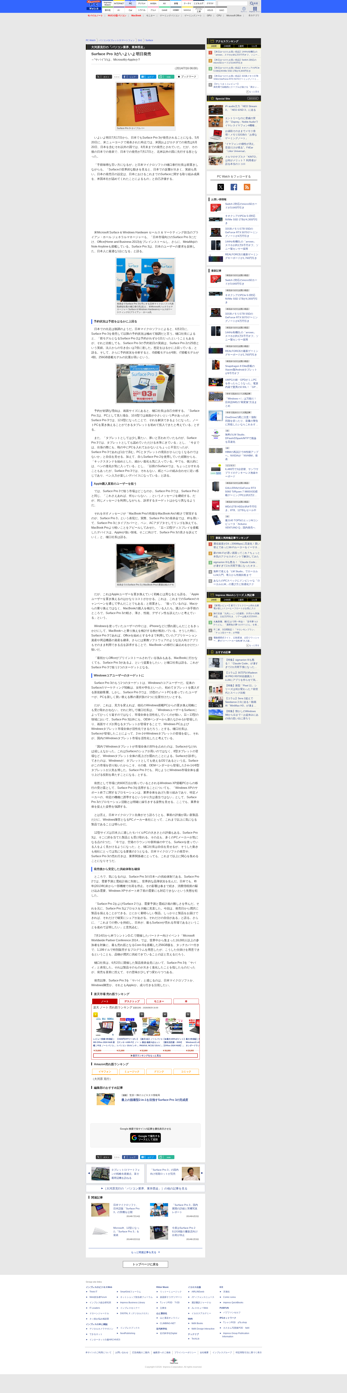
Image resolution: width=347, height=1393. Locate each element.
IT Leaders (94, 1308)
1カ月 (254, 46)
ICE (221, 1287)
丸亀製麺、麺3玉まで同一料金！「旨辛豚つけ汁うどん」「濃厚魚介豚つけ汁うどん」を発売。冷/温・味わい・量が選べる (235, 624)
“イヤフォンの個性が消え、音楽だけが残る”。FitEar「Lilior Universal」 (240, 147)
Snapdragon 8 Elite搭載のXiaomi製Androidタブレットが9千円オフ (241, 370)
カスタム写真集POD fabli (236, 1328)
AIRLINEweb (198, 1291)
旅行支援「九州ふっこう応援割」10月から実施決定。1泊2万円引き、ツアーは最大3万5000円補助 (236, 616)
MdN (190, 1319)
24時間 (227, 46)
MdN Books (197, 1323)
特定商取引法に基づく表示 (249, 1352)
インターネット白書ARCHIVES (104, 1339)
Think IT (93, 1291)
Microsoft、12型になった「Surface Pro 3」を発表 (126, 1231)
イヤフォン (104, 1071)
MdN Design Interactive (203, 1329)
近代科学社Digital (168, 1333)
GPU (209, 15)
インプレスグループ (222, 1352)
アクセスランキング (227, 41)
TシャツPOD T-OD (170, 1302)
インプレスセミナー (130, 1308)
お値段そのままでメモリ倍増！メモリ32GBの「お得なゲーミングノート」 (241, 135)
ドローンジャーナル (99, 1313)
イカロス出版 (194, 1287)
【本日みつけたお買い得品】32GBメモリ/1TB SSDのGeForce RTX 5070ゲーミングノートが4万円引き (236, 79)
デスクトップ (132, 1001)
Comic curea (229, 1297)
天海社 (226, 1291)
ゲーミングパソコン (169, 15)
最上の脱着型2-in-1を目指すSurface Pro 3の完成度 (154, 1099)
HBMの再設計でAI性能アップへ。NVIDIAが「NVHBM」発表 (241, 455)
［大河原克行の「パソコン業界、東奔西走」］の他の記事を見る (145, 1188)
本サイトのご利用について (98, 1352)
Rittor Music (162, 1287)
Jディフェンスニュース (203, 1297)
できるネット (95, 1334)
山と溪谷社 (161, 1313)
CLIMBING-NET (167, 1323)
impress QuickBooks (233, 1302)
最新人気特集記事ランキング (232, 537)
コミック (186, 1071)
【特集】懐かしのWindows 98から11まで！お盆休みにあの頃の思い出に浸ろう (241, 715)
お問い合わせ (121, 1352)
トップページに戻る (145, 1264)
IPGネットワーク (228, 1318)
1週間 (241, 46)
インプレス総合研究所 (100, 1302)
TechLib (195, 1338)
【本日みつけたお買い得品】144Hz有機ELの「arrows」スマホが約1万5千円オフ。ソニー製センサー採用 (236, 54)
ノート (105, 1001)
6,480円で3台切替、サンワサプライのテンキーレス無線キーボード (241, 473)
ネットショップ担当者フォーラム (136, 1297)
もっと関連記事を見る (143, 1252)
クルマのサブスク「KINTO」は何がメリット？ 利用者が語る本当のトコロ (241, 160)
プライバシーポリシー (185, 1352)
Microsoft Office (233, 15)
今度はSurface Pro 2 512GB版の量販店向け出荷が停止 (185, 1231)
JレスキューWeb (200, 1308)
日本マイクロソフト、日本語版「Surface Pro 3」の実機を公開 (126, 1208)
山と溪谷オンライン (169, 1318)
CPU (219, 15)
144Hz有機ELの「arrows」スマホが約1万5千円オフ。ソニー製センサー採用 (241, 245)
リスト (117, 77)
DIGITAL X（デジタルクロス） (135, 1313)
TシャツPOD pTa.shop (235, 1322)
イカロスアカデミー (201, 1313)
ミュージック (132, 1071)
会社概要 (204, 1352)
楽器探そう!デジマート (171, 1297)
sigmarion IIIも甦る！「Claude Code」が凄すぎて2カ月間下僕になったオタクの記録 (235, 566)
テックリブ (193, 1334)
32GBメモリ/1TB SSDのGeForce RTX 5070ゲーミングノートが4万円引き (241, 232)
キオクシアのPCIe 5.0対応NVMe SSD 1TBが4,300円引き (241, 219)
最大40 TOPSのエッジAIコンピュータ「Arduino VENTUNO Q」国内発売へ (241, 524)
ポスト (106, 77)
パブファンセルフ (232, 1312)
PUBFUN (224, 1308)
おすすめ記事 (223, 652)
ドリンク (159, 1071)
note (169, 77)
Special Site (223, 98)
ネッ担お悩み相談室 (99, 1319)
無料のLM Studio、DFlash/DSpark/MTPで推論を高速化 (240, 438)
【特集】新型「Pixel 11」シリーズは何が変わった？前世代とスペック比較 (241, 689)
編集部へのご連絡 (162, 1352)
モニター (150, 15)
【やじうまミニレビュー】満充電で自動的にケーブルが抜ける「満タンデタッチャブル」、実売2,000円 (236, 87)
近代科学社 (161, 1329)
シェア (133, 77)
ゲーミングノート (193, 15)
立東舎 (163, 1308)
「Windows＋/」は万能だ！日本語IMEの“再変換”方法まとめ (241, 402)
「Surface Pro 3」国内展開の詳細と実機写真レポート (185, 1208)
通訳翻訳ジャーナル (201, 1302)
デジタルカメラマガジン (101, 1329)
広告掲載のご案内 (140, 1352)
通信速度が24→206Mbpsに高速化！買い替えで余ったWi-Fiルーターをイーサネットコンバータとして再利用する (236, 547)
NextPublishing (127, 1333)
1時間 (214, 46)
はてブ (151, 77)
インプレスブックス (130, 1328)
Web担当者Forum (98, 1297)
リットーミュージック (171, 1291)
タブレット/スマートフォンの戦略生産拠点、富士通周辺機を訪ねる (125, 1174)
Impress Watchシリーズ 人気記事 (235, 595)
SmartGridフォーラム (130, 1291)
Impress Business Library (132, 1302)
